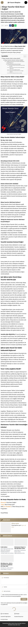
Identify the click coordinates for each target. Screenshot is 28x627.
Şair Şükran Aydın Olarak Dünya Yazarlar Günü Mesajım (17, 66)
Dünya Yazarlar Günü (19, 46)
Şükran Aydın (15, 523)
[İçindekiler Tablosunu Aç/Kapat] (24, 56)
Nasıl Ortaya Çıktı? (8, 504)
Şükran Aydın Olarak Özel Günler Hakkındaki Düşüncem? (17, 68)
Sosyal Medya (4, 513)
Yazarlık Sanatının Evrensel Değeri (14, 64)
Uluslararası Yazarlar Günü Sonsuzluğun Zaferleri (16, 71)
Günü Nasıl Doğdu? (8, 502)
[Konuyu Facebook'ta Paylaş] (10, 25)
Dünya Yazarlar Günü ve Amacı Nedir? (11, 58)
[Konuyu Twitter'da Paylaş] (13, 25)
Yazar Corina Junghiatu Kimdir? (15, 69)
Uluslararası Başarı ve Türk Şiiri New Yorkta (20, 547)
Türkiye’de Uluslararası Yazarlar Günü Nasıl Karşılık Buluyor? (15, 62)
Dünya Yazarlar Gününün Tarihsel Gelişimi (14, 60)
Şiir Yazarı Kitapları (14, 2)
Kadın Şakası (4, 547)
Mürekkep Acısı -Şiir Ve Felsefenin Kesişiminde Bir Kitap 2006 (6, 565)
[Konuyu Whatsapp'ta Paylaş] (15, 25)
